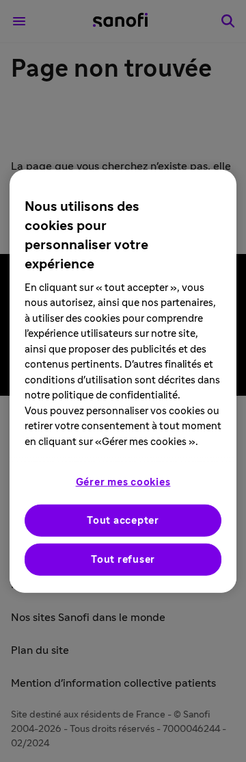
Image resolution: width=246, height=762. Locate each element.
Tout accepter (123, 521)
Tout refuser (123, 560)
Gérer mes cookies (123, 482)
